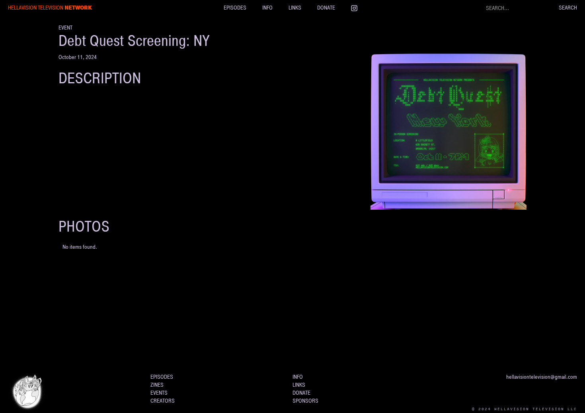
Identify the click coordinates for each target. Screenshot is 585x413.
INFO (267, 7)
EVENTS (159, 392)
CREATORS (162, 400)
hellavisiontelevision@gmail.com (541, 377)
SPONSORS (305, 400)
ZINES (157, 385)
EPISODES (235, 7)
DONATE (326, 7)
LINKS (295, 7)
